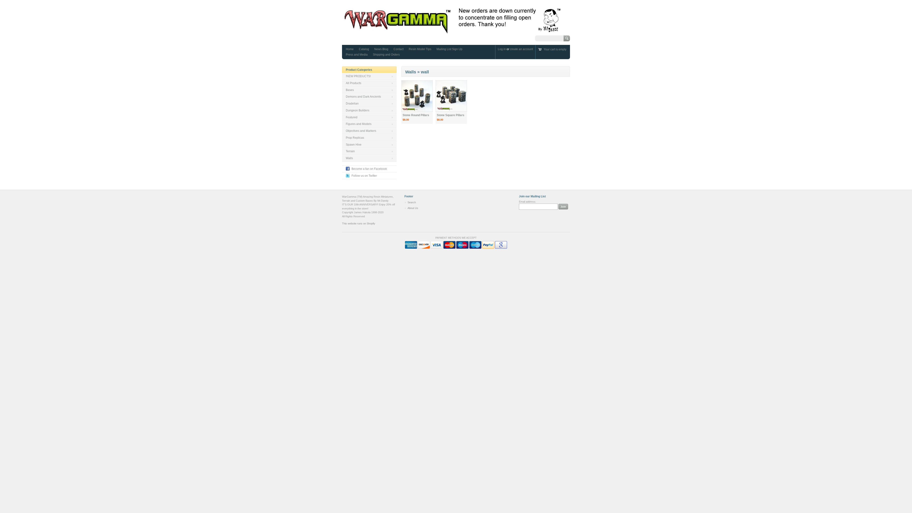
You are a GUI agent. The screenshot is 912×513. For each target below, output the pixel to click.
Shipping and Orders (386, 54)
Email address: (527, 201)
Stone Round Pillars (416, 115)
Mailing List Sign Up (449, 49)
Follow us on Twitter (364, 175)
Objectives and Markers (361, 131)
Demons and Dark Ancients (363, 96)
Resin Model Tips (420, 49)
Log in (502, 49)
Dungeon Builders (357, 110)
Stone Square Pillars (450, 115)
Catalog (364, 49)
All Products (353, 83)
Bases (350, 90)
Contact (399, 49)
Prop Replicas (355, 137)
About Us (413, 208)
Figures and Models (358, 124)
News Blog (381, 49)
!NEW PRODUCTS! (358, 76)
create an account (521, 49)
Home (350, 49)
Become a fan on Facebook (369, 169)
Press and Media (357, 54)
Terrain (350, 151)
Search (412, 202)
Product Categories (359, 69)
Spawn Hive (353, 144)
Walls (349, 158)
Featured (351, 117)
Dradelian (352, 103)
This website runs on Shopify (358, 223)
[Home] (453, 31)
